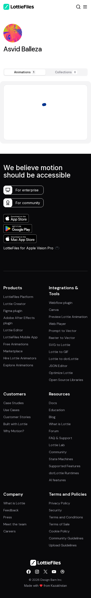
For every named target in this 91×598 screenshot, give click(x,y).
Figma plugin (12, 311)
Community (58, 452)
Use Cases (11, 410)
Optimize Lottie (61, 373)
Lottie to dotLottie (64, 359)
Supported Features (64, 466)
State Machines (61, 459)
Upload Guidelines (63, 545)
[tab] (25, 72)
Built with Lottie (15, 424)
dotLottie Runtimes (64, 473)
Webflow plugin (60, 302)
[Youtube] (54, 571)
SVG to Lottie (59, 345)
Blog (52, 417)
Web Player (57, 324)
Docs (53, 403)
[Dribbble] (62, 571)
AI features (57, 480)
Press (7, 517)
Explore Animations (18, 365)
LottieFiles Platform (18, 297)
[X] (45, 571)
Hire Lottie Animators (19, 358)
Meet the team (14, 524)
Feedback (11, 510)
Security (55, 510)
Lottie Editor (13, 330)
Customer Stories (17, 417)
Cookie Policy (59, 531)
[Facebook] (28, 571)
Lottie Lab (57, 445)
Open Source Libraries (66, 380)
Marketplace (13, 351)
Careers (9, 531)
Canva (54, 309)
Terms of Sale (59, 524)
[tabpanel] (45, 112)
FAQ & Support (60, 438)
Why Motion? (13, 431)
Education (57, 410)
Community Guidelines (66, 538)
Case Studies (13, 403)
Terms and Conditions (66, 517)
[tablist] (45, 72)
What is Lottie (60, 424)
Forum (54, 431)
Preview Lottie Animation (68, 317)
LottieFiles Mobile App (20, 337)
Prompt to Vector (63, 331)
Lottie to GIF (58, 352)
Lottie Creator (14, 304)
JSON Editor (58, 366)
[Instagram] (37, 571)
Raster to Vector (62, 338)
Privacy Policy (59, 503)
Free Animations (15, 344)
